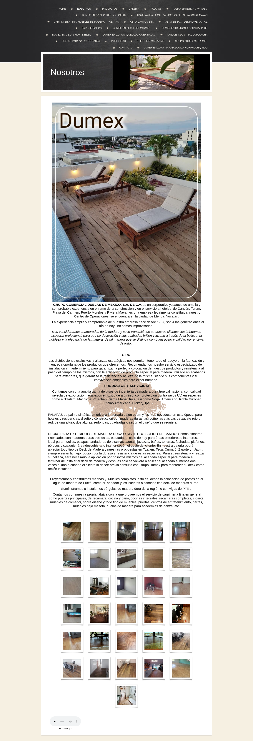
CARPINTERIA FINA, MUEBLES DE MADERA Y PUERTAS (86, 21)
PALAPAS (156, 8)
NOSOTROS (84, 8)
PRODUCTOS (109, 8)
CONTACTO (125, 47)
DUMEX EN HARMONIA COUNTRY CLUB (184, 28)
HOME (62, 8)
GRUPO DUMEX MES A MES (191, 41)
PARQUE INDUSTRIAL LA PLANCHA (187, 34)
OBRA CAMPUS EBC (142, 21)
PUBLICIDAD (118, 41)
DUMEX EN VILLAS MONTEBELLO (71, 34)
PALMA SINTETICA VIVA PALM (190, 8)
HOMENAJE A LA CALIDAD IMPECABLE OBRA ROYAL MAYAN (172, 15)
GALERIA (134, 8)
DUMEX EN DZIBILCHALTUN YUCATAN (104, 15)
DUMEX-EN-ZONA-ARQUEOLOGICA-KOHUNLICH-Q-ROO (175, 47)
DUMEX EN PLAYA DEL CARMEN (131, 28)
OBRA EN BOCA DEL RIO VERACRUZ (186, 21)
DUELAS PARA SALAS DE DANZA (81, 41)
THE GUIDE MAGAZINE (150, 41)
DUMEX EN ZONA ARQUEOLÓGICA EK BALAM (129, 34)
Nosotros (67, 72)
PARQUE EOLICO (92, 28)
